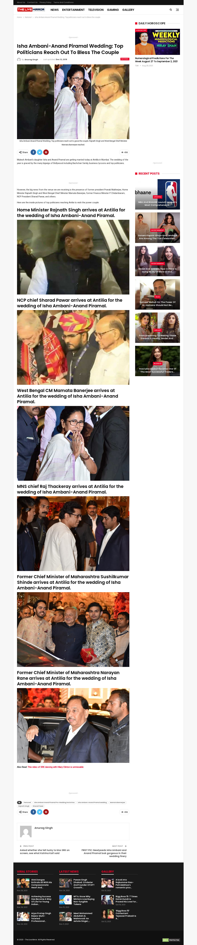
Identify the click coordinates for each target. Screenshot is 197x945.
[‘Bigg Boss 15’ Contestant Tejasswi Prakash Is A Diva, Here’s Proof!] (107, 914)
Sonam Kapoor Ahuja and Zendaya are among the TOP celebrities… (157, 237)
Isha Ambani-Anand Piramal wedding (92, 802)
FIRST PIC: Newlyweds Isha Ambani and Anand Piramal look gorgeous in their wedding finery (104, 853)
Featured (27, 802)
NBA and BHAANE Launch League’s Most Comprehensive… (157, 204)
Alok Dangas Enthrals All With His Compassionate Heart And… (41, 883)
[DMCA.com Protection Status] (171, 940)
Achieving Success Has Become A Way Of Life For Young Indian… (41, 900)
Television (96, 10)
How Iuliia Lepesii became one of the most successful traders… (157, 370)
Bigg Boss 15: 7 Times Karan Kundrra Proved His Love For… (126, 899)
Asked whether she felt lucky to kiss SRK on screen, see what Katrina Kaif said (45, 852)
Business (157, 363)
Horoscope (141, 30)
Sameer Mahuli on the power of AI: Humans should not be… (158, 304)
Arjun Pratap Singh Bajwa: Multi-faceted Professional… (41, 917)
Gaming (113, 10)
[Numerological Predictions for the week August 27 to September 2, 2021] (157, 42)
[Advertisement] (73, 28)
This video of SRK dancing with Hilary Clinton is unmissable (56, 767)
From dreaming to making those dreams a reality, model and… (157, 337)
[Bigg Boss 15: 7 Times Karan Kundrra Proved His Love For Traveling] (107, 899)
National (124, 59)
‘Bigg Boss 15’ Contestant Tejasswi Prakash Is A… (126, 914)
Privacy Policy (45, 2)
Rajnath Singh (23, 806)
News (55, 10)
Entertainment (73, 10)
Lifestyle (157, 197)
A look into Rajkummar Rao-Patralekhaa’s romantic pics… (125, 883)
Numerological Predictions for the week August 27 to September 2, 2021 (156, 60)
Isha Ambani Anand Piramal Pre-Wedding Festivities (54, 802)
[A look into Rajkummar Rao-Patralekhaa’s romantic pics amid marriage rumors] (107, 883)
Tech (157, 297)
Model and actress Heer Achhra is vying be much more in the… (157, 270)
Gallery (128, 10)
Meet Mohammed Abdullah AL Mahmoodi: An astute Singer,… (83, 917)
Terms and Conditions (64, 2)
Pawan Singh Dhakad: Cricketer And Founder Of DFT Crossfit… (84, 883)
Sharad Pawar (38, 806)
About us (21, 2)
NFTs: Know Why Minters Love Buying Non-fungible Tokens (84, 900)
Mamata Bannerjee (117, 802)
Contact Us (32, 2)
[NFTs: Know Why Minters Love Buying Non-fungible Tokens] (65, 899)
